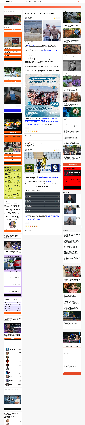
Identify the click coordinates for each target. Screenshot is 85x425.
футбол (30, 230)
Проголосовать (13, 58)
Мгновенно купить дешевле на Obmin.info (72, 187)
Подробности (12, 29)
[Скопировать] (59, 18)
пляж (30, 135)
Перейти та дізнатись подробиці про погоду (13, 110)
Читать (12, 338)
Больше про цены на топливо (12, 294)
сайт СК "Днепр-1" (49, 181)
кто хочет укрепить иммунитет (34, 45)
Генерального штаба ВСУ (14, 197)
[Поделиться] (57, 18)
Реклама (39, 1)
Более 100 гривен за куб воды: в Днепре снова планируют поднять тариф (45, 6)
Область (30, 1)
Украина (35, 1)
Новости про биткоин (13, 312)
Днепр (26, 1)
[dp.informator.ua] (10, 1)
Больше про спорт (72, 373)
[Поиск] (80, 1)
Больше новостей (72, 164)
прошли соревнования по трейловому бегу (34, 124)
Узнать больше (13, 132)
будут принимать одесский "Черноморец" (48, 177)
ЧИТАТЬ (12, 409)
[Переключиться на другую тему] (78, 1)
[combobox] (18, 106)
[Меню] (18, 1)
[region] (12, 108)
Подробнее (13, 231)
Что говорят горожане (13, 81)
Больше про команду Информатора (72, 227)
